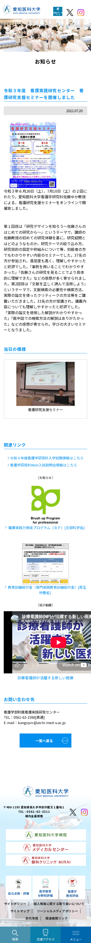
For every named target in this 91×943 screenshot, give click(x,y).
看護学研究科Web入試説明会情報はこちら (43, 464)
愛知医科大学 (21, 10)
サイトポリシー (15, 903)
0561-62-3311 (38, 811)
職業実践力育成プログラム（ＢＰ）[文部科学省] (46, 527)
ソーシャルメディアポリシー (57, 911)
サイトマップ (20, 911)
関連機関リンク (57, 918)
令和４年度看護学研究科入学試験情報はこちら (47, 457)
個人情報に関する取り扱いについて (59, 903)
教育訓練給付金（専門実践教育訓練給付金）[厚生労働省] (47, 590)
